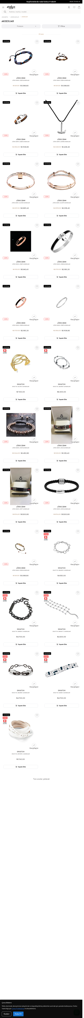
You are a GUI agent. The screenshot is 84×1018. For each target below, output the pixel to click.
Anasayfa (5, 17)
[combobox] (21, 26)
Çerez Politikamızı (18, 1009)
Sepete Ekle (22, 93)
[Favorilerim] (74, 7)
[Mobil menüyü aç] (3, 7)
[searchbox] (45, 11)
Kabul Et (18, 1014)
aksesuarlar (14, 17)
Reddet (6, 1014)
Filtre (62, 26)
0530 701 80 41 (75, 2)
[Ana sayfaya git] (10, 7)
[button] (34, 73)
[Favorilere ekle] (37, 41)
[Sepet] (79, 7)
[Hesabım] (69, 7)
